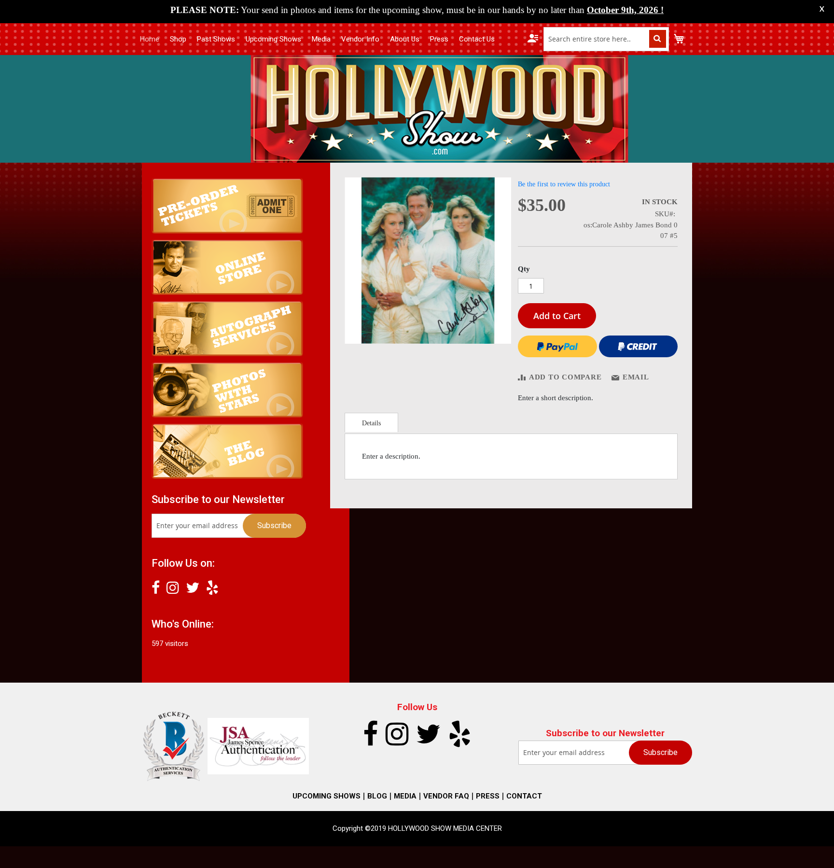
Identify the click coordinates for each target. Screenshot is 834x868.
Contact (524, 796)
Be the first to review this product (564, 184)
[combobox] (606, 39)
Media (321, 39)
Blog (377, 796)
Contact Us (477, 39)
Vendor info (360, 39)
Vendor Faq (446, 796)
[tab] (371, 422)
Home (149, 39)
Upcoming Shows (273, 39)
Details (371, 423)
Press (439, 39)
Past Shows (216, 39)
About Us (404, 39)
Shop (178, 39)
